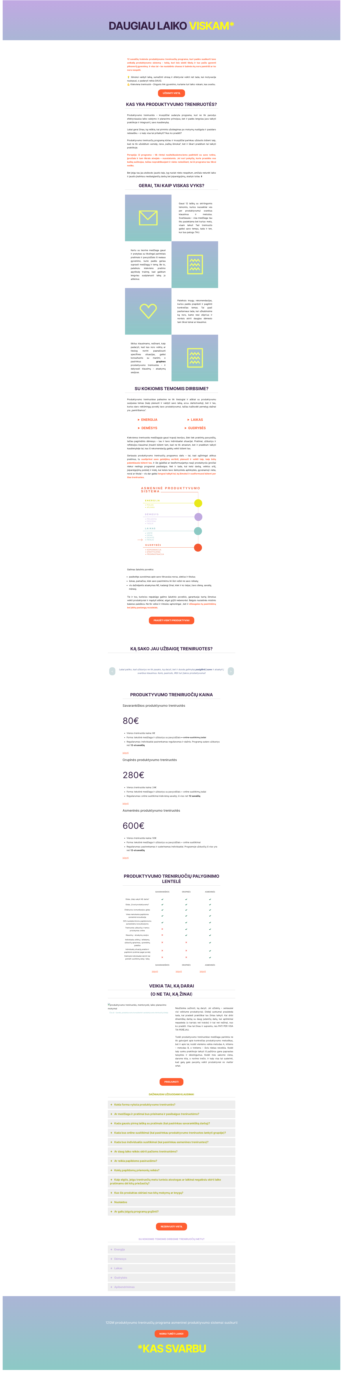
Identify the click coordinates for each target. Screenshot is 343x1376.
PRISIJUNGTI (171, 1081)
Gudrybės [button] (120, 1277)
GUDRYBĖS (197, 428)
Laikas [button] (118, 1268)
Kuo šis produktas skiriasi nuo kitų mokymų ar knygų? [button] (148, 1192)
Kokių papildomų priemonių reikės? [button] (136, 1170)
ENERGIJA (149, 420)
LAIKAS (197, 420)
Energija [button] (119, 1249)
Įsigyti (126, 752)
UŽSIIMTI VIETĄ (171, 93)
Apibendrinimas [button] (124, 1287)
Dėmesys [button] (120, 1258)
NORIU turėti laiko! (171, 1333)
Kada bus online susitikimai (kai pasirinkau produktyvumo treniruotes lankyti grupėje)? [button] (170, 1132)
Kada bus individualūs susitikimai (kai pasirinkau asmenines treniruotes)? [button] (161, 1142)
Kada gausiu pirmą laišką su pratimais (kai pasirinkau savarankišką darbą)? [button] (162, 1123)
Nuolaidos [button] (120, 1202)
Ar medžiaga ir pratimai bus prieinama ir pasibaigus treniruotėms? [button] (156, 1114)
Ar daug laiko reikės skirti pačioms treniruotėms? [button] (146, 1151)
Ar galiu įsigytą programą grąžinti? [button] (136, 1211)
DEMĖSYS (149, 428)
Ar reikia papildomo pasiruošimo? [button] (135, 1161)
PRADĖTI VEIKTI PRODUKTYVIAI (171, 620)
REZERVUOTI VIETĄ (171, 1226)
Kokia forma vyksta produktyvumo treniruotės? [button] (144, 1104)
